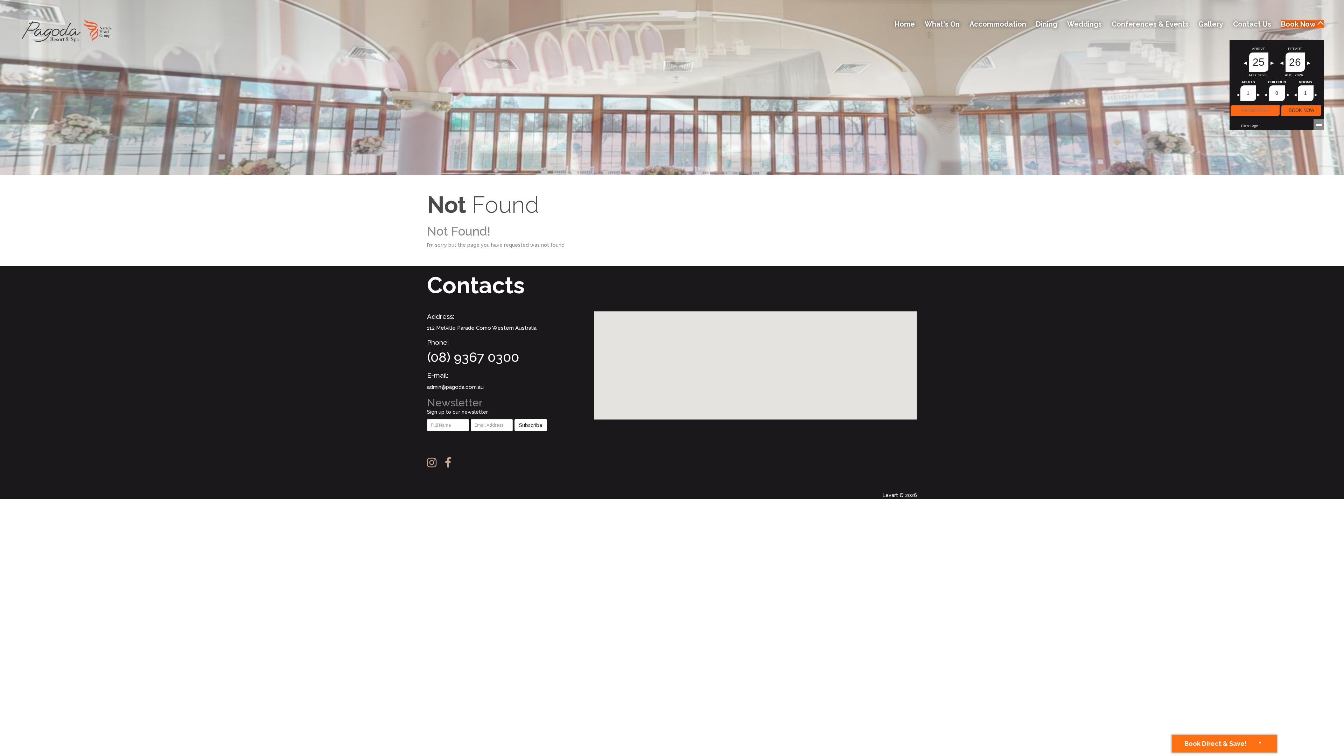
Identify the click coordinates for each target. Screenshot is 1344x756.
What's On (942, 24)
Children (1277, 82)
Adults (1248, 82)
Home (905, 24)
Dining (1046, 24)
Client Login (1249, 126)
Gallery (1210, 24)
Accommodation (997, 24)
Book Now (1299, 24)
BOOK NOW (1301, 110)
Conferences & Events (1150, 24)
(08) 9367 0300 (473, 357)
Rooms (1305, 82)
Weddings (1084, 24)
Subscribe (530, 425)
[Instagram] (435, 462)
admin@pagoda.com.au (455, 387)
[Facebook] (451, 462)
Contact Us (1252, 24)
